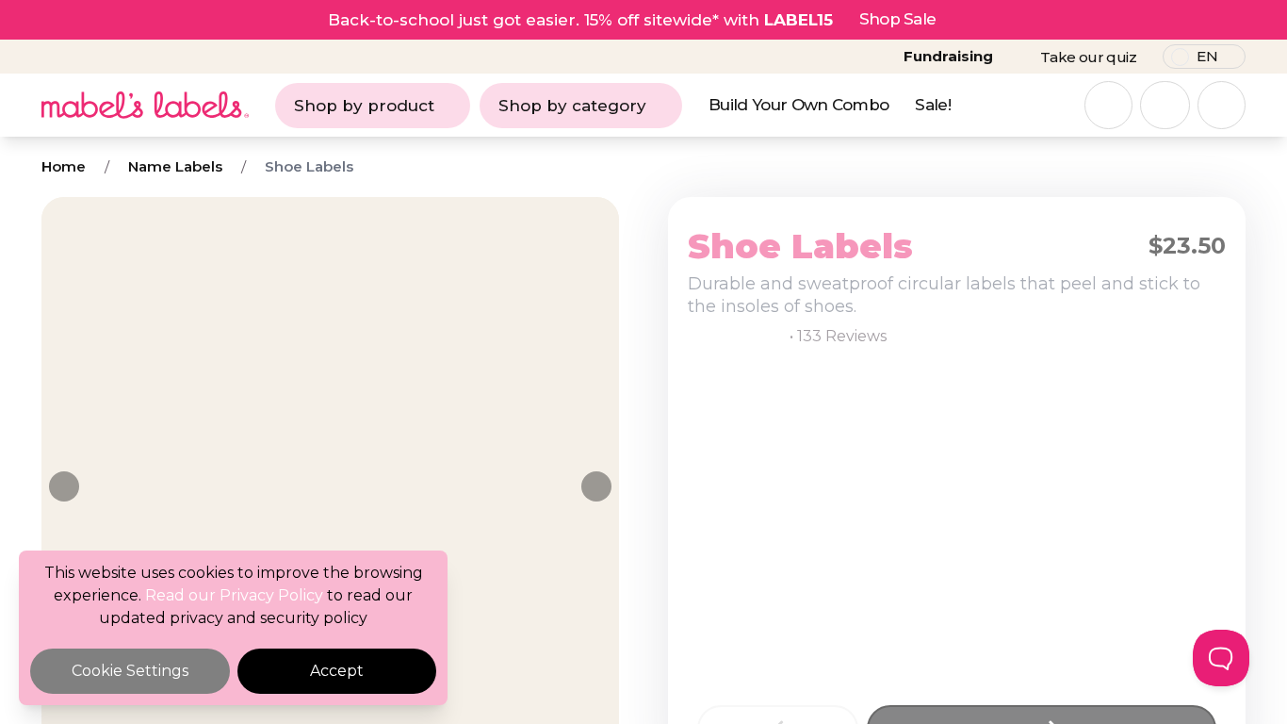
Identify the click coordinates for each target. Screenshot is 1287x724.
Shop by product (364, 105)
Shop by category (572, 105)
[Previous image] (64, 486)
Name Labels (175, 166)
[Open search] (1108, 105)
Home (63, 166)
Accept (337, 671)
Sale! (933, 104)
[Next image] (596, 486)
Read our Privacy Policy (234, 595)
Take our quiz (1088, 57)
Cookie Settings (130, 671)
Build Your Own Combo (798, 104)
